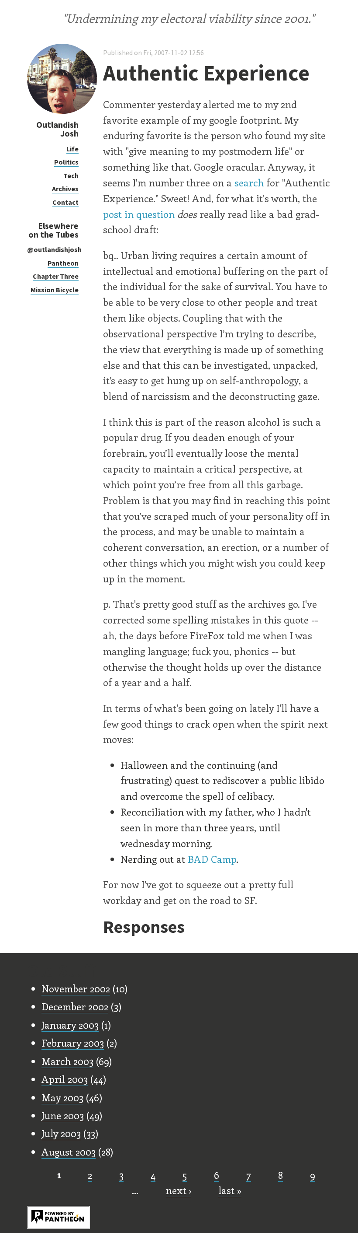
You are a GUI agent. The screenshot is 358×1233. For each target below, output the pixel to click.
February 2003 (72, 1042)
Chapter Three (56, 276)
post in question (139, 214)
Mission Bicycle (55, 289)
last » (229, 1190)
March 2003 (67, 1061)
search (249, 182)
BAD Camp (212, 858)
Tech (71, 175)
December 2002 (74, 1006)
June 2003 (62, 1115)
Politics (66, 162)
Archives (65, 188)
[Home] (62, 111)
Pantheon (63, 263)
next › (178, 1190)
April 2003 (64, 1079)
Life (72, 148)
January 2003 (70, 1024)
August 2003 (68, 1151)
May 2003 (62, 1097)
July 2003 (61, 1133)
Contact (65, 202)
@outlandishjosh (54, 249)
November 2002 (75, 988)
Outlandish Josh (57, 129)
